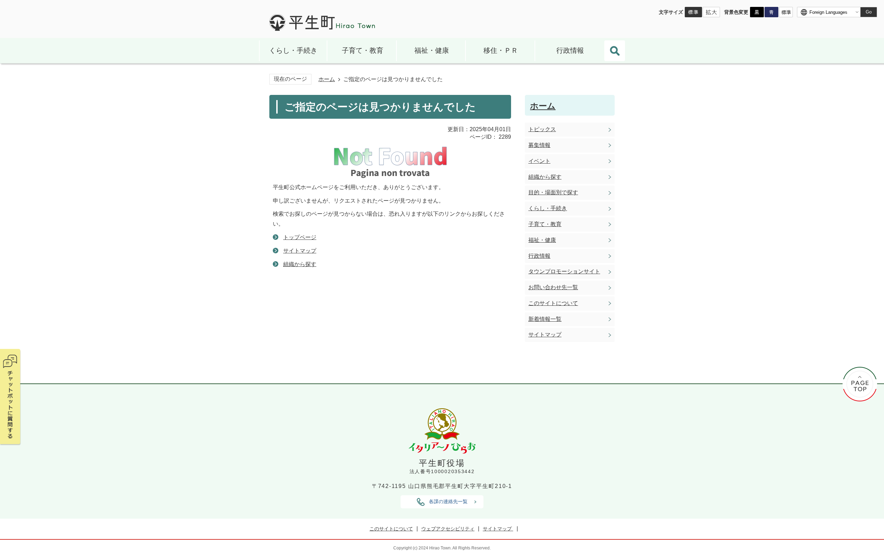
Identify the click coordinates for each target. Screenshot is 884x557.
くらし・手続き (293, 50)
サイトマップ (299, 251)
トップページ (299, 237)
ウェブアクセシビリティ (447, 528)
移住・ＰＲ (500, 50)
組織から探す (299, 264)
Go (869, 11)
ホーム (326, 79)
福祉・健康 (431, 50)
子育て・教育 (362, 50)
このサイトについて (391, 528)
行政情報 (570, 50)
